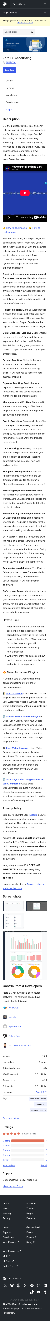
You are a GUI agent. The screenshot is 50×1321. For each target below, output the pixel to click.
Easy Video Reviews (17, 748)
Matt (7, 1256)
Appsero (33, 814)
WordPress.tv (11, 1242)
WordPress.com (12, 1251)
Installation (11, 95)
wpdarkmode (15, 1026)
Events (29, 1232)
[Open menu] (45, 4)
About (6, 1203)
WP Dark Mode (14, 693)
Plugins (29, 1213)
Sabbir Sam (14, 1036)
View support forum (13, 1186)
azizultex (13, 1017)
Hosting (7, 1213)
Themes (30, 1208)
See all (44, 1165)
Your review (9, 1165)
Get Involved (33, 1227)
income (43, 1110)
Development (12, 102)
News (6, 1208)
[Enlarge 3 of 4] (20, 917)
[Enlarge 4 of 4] (43, 934)
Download (9, 70)
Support (10, 109)
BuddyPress (10, 1266)
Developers (8, 1237)
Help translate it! (25, 22)
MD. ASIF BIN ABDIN (20, 1045)
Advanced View (11, 1118)
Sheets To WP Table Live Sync (23, 716)
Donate (31, 1237)
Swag (30, 1242)
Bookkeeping (40, 1104)
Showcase (31, 1203)
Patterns (30, 1218)
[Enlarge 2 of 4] (43, 904)
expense (34, 1110)
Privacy (6, 1218)
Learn (5, 1227)
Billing (43, 1099)
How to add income (16, 228)
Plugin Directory (10, 12)
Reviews (10, 88)
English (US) (41, 1092)
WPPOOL (11, 62)
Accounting (34, 1099)
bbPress (8, 1261)
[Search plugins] (32, 32)
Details (9, 80)
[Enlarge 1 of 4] (20, 904)
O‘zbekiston (15, 1278)
